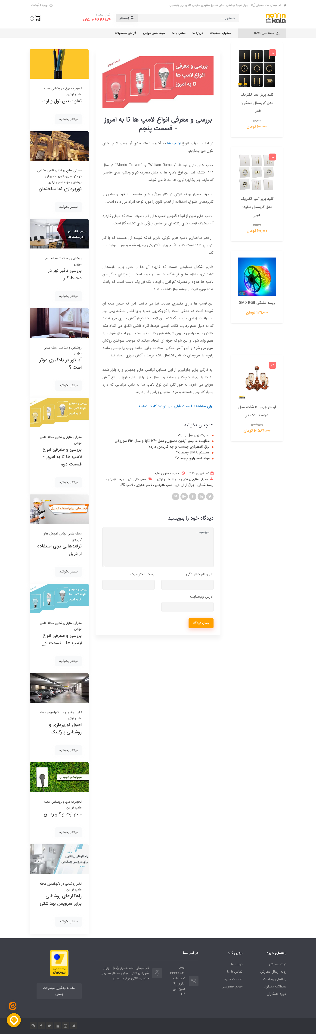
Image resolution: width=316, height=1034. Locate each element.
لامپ (173, 172)
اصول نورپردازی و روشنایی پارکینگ (65, 728)
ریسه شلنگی (205, 484)
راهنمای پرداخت (274, 979)
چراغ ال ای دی (184, 484)
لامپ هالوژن (143, 484)
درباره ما (197, 33)
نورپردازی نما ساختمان (60, 188)
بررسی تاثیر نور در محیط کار (65, 274)
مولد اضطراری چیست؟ (192, 458)
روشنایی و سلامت (70, 258)
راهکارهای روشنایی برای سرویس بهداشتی (61, 900)
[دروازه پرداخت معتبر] (59, 963)
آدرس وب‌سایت (202, 597)
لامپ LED (126, 484)
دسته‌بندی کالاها (264, 33)
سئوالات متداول (275, 986)
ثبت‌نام (35, 5)
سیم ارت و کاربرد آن (63, 814)
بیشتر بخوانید (68, 119)
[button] (35, 18)
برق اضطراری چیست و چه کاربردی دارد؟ (179, 446)
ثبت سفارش (277, 964)
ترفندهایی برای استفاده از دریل (59, 550)
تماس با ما (179, 33)
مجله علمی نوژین (154, 33)
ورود (44, 5)
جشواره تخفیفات (220, 33)
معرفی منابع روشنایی (194, 479)
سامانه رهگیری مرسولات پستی (59, 991)
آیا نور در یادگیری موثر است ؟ (60, 363)
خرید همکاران (276, 994)
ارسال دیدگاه (201, 623)
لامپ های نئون (136, 479)
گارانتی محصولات (125, 33)
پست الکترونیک (142, 574)
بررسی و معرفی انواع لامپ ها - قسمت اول (61, 639)
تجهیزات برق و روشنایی (66, 88)
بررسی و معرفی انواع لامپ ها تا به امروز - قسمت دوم (62, 457)
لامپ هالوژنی (163, 484)
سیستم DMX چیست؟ (193, 452)
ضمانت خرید (233, 979)
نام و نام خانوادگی (200, 574)
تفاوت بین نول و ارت (194, 435)
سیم (199, 333)
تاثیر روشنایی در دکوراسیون (64, 712)
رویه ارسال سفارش (273, 971)
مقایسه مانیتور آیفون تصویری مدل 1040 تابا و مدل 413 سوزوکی (162, 441)
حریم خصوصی (232, 986)
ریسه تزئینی (115, 479)
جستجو (125, 18)
